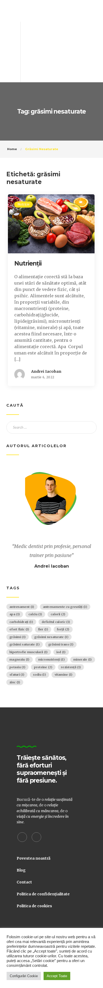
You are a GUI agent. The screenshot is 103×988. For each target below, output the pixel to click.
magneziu (20, 659)
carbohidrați (21, 622)
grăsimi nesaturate (51, 637)
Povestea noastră (33, 858)
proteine (43, 667)
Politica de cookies (34, 906)
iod (61, 652)
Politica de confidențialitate (43, 894)
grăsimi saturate (25, 644)
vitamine (64, 674)
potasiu (17, 667)
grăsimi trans (60, 644)
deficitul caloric (56, 622)
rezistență (71, 667)
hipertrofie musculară (29, 652)
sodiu (39, 674)
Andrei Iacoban (46, 371)
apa (15, 614)
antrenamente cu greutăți (65, 607)
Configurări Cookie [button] (24, 976)
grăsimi (18, 637)
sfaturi (17, 674)
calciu (35, 614)
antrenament (22, 607)
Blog (21, 870)
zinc (15, 682)
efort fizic (19, 629)
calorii (58, 614)
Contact (24, 882)
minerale (82, 659)
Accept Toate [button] (57, 976)
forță (63, 629)
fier (43, 629)
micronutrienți (51, 659)
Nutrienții (27, 263)
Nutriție (23, 204)
